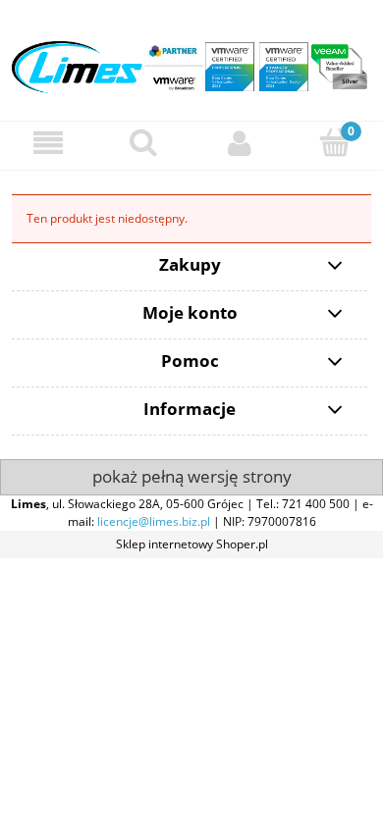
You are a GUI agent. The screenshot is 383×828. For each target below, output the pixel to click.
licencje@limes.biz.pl (153, 521)
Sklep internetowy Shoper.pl (192, 544)
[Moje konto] (240, 143)
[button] (48, 143)
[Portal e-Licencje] (191, 59)
